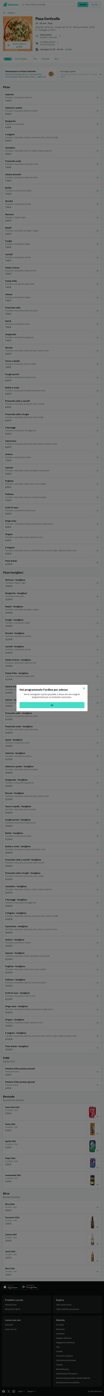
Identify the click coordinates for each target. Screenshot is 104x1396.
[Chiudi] (83, 688)
